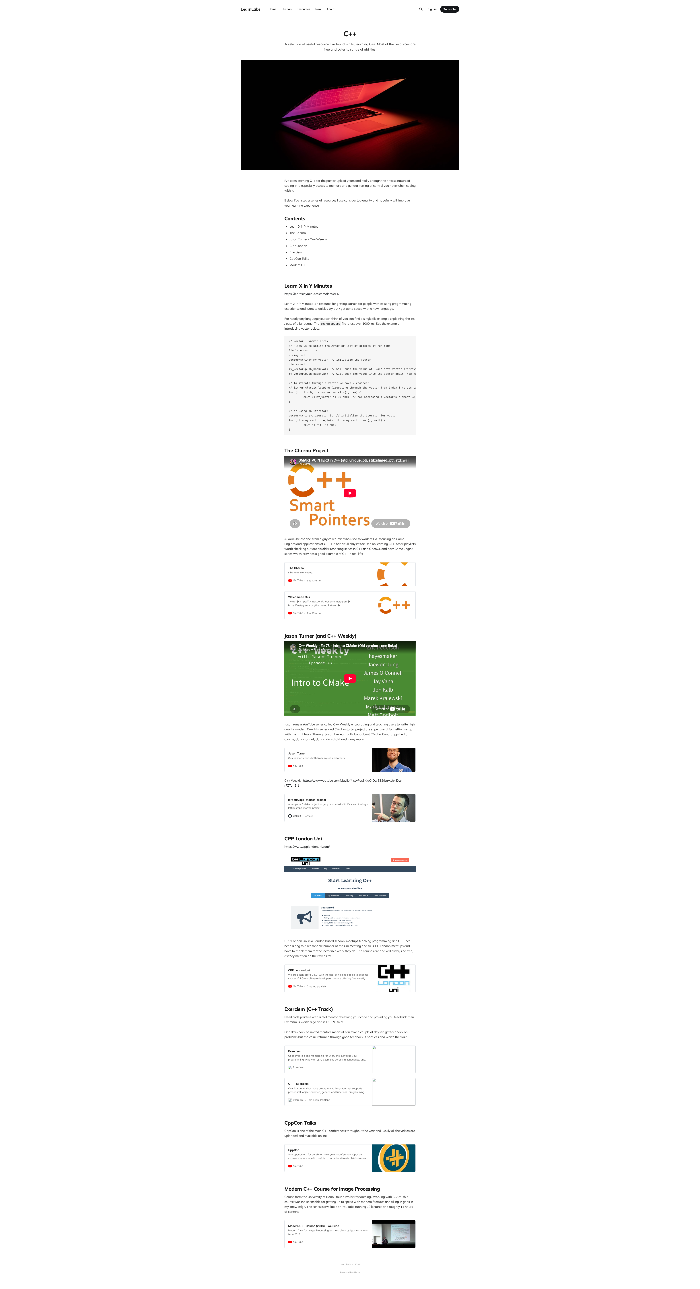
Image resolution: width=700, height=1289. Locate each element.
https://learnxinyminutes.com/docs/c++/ (311, 294)
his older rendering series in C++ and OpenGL (349, 549)
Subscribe (449, 9)
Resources (303, 9)
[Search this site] (421, 9)
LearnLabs (250, 9)
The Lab (286, 9)
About (330, 9)
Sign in (432, 9)
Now (318, 9)
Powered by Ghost (350, 1272)
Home (272, 9)
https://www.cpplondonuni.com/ (307, 846)
